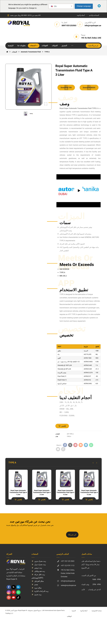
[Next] (96, 463)
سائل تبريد (37, 588)
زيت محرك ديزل (40, 564)
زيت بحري (37, 595)
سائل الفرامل (39, 581)
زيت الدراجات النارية (41, 591)
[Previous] (93, 463)
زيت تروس (38, 568)
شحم (36, 585)
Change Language (84, 6)
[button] (72, 45)
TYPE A (69, 436)
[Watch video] (78, 190)
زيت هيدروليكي (39, 571)
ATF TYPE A (70, 434)
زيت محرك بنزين (40, 561)
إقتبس (63, 426)
